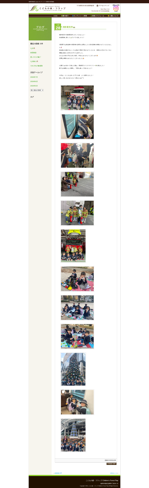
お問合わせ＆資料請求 (85, 6)
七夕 (31, 48)
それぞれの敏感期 (36, 66)
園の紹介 (64, 16)
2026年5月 (34, 86)
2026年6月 (34, 81)
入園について (113, 16)
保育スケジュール (97, 16)
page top (111, 463)
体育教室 (33, 53)
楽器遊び (57, 473)
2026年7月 (34, 77)
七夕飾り (33, 61)
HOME (55, 16)
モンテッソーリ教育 (79, 16)
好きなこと (113, 473)
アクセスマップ (102, 6)
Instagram (116, 8)
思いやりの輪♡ (35, 57)
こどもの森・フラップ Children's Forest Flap (47, 8)
